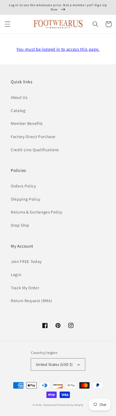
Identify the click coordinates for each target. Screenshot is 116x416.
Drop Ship (20, 225)
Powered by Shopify (71, 405)
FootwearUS (50, 405)
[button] (7, 24)
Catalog (18, 110)
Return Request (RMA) (31, 300)
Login (16, 274)
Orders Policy (23, 186)
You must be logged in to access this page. (58, 49)
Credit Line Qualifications (35, 149)
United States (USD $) (54, 364)
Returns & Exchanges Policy (36, 212)
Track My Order (25, 287)
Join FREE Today (26, 261)
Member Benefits (27, 123)
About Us (19, 97)
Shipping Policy (25, 199)
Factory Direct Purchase (33, 136)
